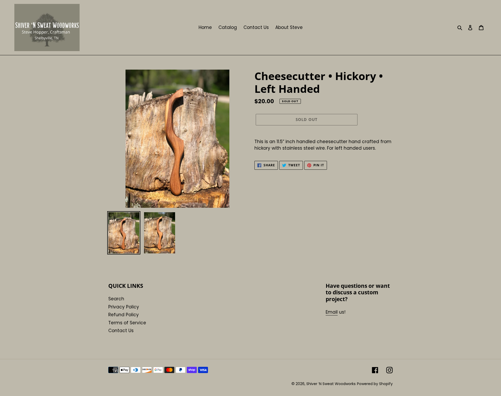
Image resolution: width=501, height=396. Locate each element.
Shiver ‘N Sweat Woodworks (331, 383)
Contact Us (121, 330)
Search (116, 299)
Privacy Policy (123, 307)
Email (332, 312)
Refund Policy (123, 315)
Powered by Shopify (375, 383)
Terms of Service (127, 323)
